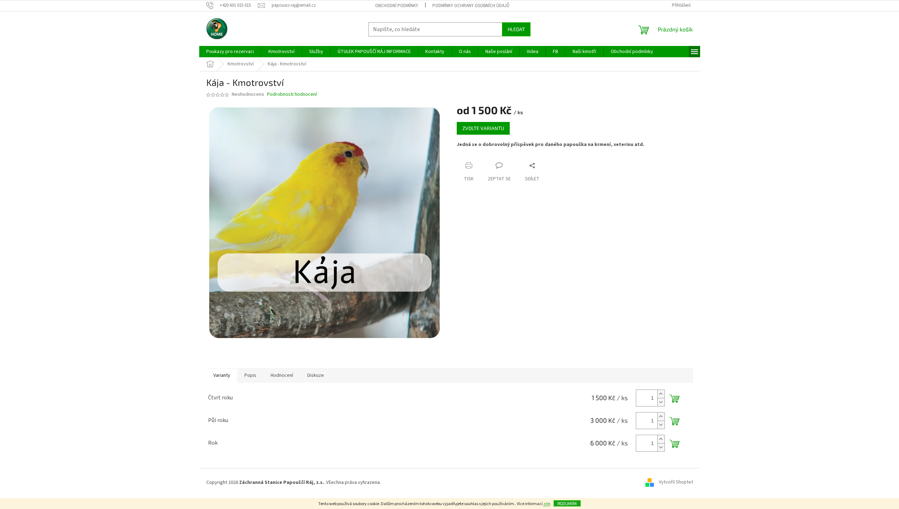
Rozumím (567, 503)
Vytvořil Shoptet (676, 482)
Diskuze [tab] (315, 375)
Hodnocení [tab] (282, 375)
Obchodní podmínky (396, 5)
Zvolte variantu (483, 128)
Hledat (516, 29)
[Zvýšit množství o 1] (660, 394)
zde (546, 504)
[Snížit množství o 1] (660, 402)
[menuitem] (230, 51)
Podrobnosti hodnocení (292, 94)
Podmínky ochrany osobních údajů (470, 5)
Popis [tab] (250, 375)
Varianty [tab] (221, 375)
